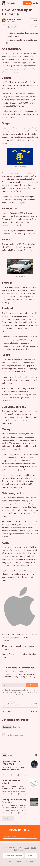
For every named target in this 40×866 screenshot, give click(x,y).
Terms (33, 848)
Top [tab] (4, 755)
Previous (9, 711)
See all (6, 818)
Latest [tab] (10, 755)
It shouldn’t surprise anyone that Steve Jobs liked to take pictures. (14, 806)
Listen (35, 20)
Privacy (27, 848)
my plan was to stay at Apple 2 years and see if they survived (19, 637)
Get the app (30, 856)
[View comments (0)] (9, 26)
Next (32, 711)
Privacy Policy (19, 694)
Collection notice (20, 850)
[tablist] (11, 727)
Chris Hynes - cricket (14, 19)
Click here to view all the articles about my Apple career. (14, 768)
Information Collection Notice (24, 692)
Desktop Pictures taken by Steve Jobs (14, 800)
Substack (9, 861)
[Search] (36, 755)
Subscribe (27, 3)
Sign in (35, 3)
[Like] (4, 26)
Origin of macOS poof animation (12, 781)
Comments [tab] (7, 727)
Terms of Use (30, 690)
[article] (20, 768)
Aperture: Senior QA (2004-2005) (11, 762)
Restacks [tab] (16, 727)
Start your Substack (14, 856)
